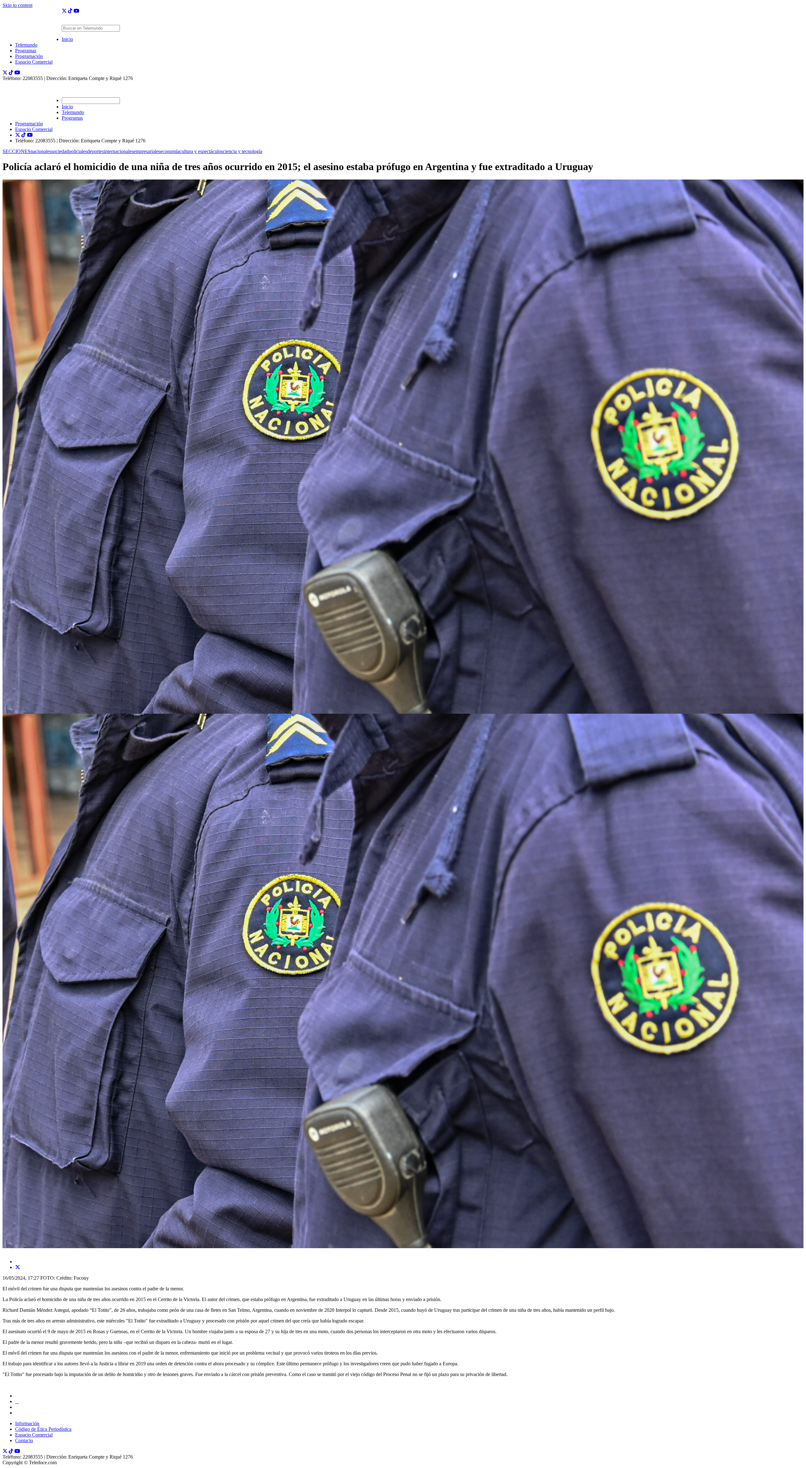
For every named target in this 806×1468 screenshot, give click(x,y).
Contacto (24, 1440)
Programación (29, 56)
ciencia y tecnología (242, 151)
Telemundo (26, 45)
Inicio (67, 39)
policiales (78, 151)
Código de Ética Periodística (43, 1429)
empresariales (146, 151)
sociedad (60, 151)
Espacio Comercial (34, 62)
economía (169, 151)
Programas (25, 50)
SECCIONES (17, 151)
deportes (95, 151)
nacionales (41, 151)
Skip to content (17, 5)
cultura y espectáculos (201, 151)
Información (27, 1423)
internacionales (118, 151)
